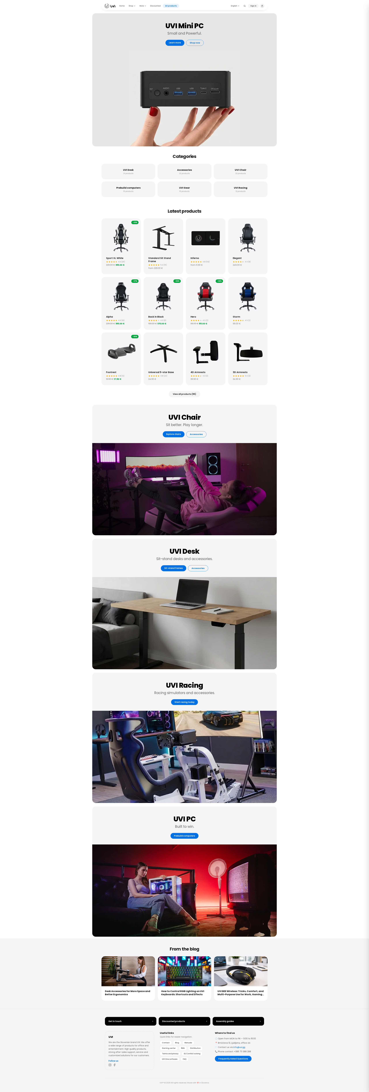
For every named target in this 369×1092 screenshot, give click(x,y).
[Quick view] (106, 223)
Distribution (195, 1048)
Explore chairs (173, 434)
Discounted (155, 6)
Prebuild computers (184, 835)
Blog (177, 1042)
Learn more (175, 42)
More (142, 6)
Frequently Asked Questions (233, 1058)
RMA (183, 1048)
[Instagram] (110, 1064)
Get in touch (130, 1021)
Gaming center (169, 1048)
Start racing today (184, 702)
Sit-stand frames (173, 568)
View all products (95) (184, 394)
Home (122, 6)
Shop (131, 6)
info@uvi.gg (239, 1047)
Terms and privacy (170, 1053)
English (234, 6)
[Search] (244, 6)
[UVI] (110, 6)
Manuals (188, 1042)
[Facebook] (114, 1064)
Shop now (195, 42)
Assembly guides (238, 1021)
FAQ (184, 1059)
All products (171, 6)
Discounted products (184, 1021)
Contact (166, 1042)
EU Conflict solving (192, 1053)
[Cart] (262, 6)
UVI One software (169, 1059)
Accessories (196, 434)
